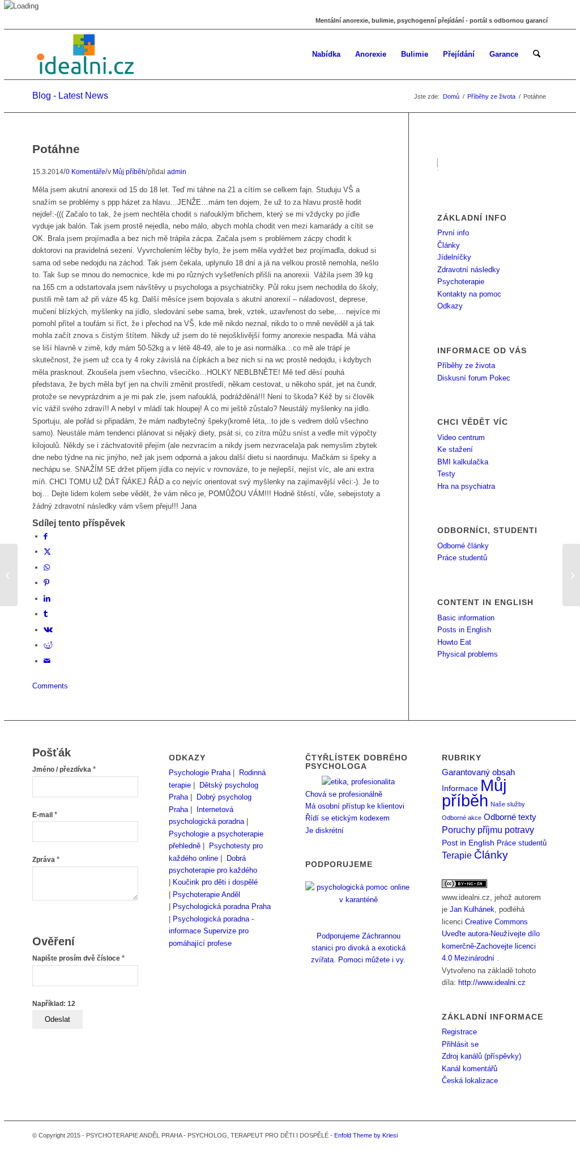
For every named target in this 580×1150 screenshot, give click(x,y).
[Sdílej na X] (47, 551)
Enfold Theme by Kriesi (366, 1135)
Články (448, 245)
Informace (460, 788)
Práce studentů (462, 557)
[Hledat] (537, 54)
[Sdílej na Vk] (48, 629)
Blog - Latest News (70, 95)
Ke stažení (455, 449)
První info (453, 233)
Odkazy (450, 306)
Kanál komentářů (469, 1068)
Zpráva (45, 860)
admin (176, 171)
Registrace (459, 1032)
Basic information (465, 618)
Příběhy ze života (466, 365)
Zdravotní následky (468, 269)
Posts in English (464, 629)
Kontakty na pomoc (469, 294)
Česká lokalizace (470, 1080)
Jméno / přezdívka (64, 769)
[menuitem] (326, 54)
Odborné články (463, 546)
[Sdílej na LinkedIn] (47, 598)
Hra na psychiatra (466, 486)
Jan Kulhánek (472, 909)
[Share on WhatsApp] (47, 567)
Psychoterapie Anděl (206, 894)
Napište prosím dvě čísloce (78, 958)
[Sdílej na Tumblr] (46, 614)
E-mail (44, 815)
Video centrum (461, 437)
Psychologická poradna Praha (222, 906)
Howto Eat (454, 642)
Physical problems (467, 654)
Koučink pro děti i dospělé (215, 882)
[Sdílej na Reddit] (48, 645)
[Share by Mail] (47, 661)
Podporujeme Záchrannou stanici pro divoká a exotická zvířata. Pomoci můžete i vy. (358, 948)
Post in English (468, 843)
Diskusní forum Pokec (473, 378)
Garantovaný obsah (478, 772)
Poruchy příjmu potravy (488, 830)
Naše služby (508, 804)
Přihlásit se (460, 1044)
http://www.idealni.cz (492, 982)
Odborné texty (510, 817)
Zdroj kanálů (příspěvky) (481, 1056)
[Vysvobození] (9, 575)
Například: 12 (53, 1004)
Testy (446, 474)
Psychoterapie (460, 281)
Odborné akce (461, 817)
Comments (50, 686)
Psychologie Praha (200, 772)
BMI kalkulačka (462, 462)
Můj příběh (129, 171)
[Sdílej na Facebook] (46, 536)
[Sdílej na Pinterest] (46, 582)
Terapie (457, 855)
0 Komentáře (85, 171)
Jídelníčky (454, 257)
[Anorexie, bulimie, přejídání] (86, 54)
